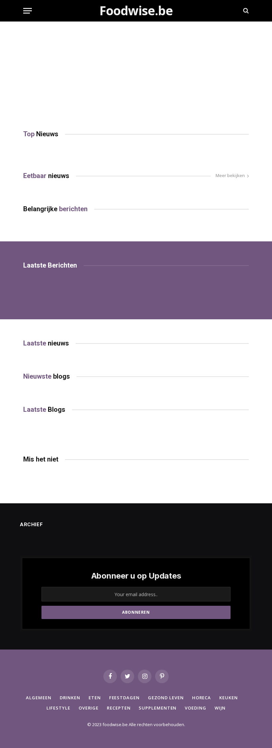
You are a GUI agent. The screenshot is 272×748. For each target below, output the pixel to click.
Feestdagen (124, 698)
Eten (95, 698)
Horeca (201, 698)
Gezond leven (166, 698)
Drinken (70, 698)
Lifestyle (58, 708)
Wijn (220, 708)
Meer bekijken (230, 175)
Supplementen (157, 708)
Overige (89, 708)
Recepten (118, 708)
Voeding (195, 708)
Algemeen (38, 698)
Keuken (228, 698)
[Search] (245, 10)
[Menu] (27, 10)
